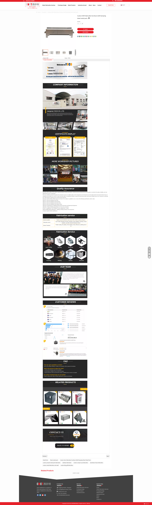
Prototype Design (80, 489)
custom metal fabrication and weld (51, 465)
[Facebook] (38, 495)
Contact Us (98, 499)
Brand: (66, 58)
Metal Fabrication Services (82, 487)
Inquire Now (111, 5)
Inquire (86, 29)
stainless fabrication (67, 462)
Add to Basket (85, 32)
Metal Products (80, 491)
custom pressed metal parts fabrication (51, 462)
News (97, 497)
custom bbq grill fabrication (67, 465)
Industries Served (80, 492)
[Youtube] (43, 495)
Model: (44, 58)
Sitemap (88, 503)
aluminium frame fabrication (96, 462)
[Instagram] (45, 495)
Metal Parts (45, 460)
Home (97, 487)
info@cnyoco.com (62, 491)
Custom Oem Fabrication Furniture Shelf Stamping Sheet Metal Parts (75, 460)
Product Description (47, 60)
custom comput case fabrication (81, 462)
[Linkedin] (40, 495)
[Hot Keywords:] (24, 1)
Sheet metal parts (54, 460)
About (97, 496)
